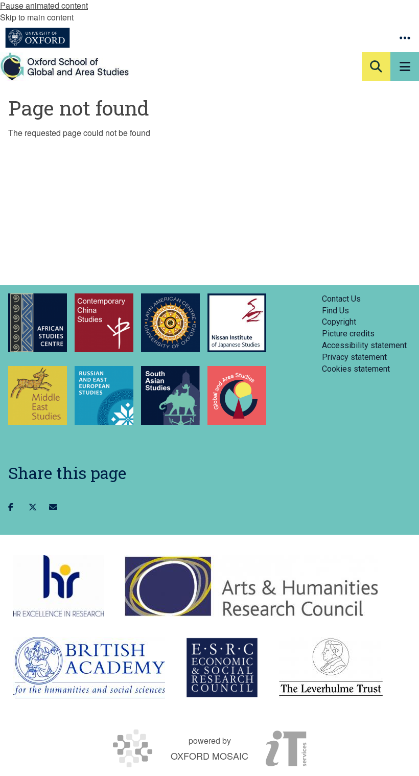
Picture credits (348, 333)
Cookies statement (356, 369)
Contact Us (341, 299)
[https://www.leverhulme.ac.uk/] (331, 667)
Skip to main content (37, 17)
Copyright (339, 322)
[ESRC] (222, 667)
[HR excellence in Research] (58, 586)
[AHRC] (251, 586)
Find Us (335, 310)
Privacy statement (354, 357)
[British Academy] (89, 667)
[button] (404, 38)
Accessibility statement (364, 345)
